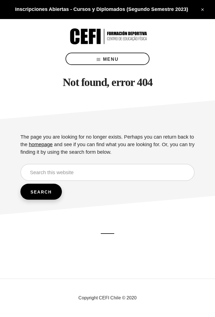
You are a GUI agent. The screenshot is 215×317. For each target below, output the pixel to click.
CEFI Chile (107, 36)
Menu (111, 59)
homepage (41, 144)
